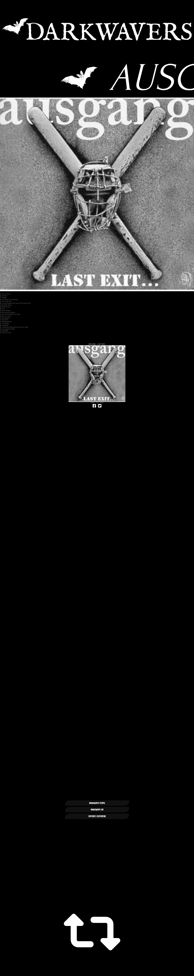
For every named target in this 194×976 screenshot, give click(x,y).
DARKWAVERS (97, 29)
